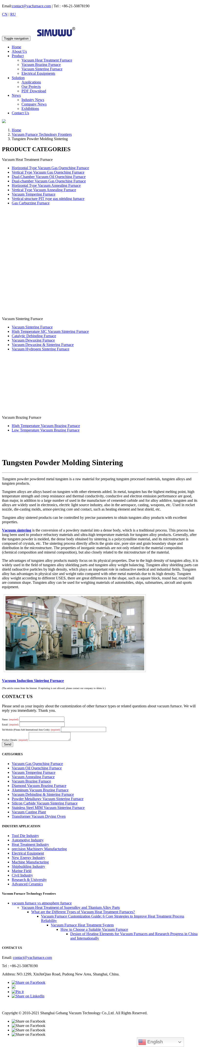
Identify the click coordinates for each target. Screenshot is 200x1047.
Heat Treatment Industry (30, 844)
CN (5, 14)
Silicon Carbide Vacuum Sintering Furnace (45, 803)
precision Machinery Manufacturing (39, 849)
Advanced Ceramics (27, 884)
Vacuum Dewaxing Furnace (33, 340)
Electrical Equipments (38, 73)
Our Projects (31, 86)
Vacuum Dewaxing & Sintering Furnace (43, 345)
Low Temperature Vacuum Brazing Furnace (46, 430)
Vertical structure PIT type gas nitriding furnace (48, 199)
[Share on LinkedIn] (28, 996)
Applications (31, 82)
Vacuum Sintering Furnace (41, 69)
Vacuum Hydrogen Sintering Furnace (40, 349)
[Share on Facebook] (28, 982)
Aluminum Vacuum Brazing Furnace (40, 790)
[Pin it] (18, 992)
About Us (19, 51)
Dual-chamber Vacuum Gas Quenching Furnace (49, 181)
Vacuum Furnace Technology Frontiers (42, 134)
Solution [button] (18, 78)
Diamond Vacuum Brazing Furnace (39, 786)
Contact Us (20, 113)
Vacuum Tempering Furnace (33, 194)
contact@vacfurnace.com (31, 6)
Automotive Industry (28, 840)
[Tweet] (14, 987)
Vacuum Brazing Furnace (41, 65)
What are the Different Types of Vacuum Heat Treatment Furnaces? (83, 912)
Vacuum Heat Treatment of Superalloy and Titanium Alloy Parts (70, 907)
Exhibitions (30, 108)
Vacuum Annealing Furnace (33, 777)
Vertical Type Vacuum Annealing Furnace (44, 190)
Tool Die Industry (25, 836)
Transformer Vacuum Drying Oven (39, 816)
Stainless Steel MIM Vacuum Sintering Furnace (48, 808)
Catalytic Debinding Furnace (34, 336)
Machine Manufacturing (30, 862)
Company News (34, 104)
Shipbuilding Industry (28, 866)
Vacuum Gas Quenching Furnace (37, 764)
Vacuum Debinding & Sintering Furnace (43, 794)
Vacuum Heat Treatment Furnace (46, 60)
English (154, 1041)
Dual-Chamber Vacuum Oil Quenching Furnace (49, 177)
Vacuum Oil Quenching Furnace (37, 768)
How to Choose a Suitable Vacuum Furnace (94, 929)
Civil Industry (22, 875)
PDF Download (33, 91)
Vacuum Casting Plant (29, 812)
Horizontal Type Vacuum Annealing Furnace (46, 185)
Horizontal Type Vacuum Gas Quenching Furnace (50, 168)
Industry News (32, 100)
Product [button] (18, 56)
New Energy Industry (28, 858)
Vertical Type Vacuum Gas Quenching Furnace (48, 172)
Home (16, 47)
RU (13, 14)
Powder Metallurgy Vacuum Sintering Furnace (47, 799)
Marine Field (21, 871)
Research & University (29, 880)
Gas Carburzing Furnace (31, 203)
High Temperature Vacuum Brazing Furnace (46, 426)
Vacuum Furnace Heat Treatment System (82, 925)
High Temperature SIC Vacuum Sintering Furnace (50, 331)
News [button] (16, 95)
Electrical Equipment (28, 853)
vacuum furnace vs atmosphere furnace (42, 903)
